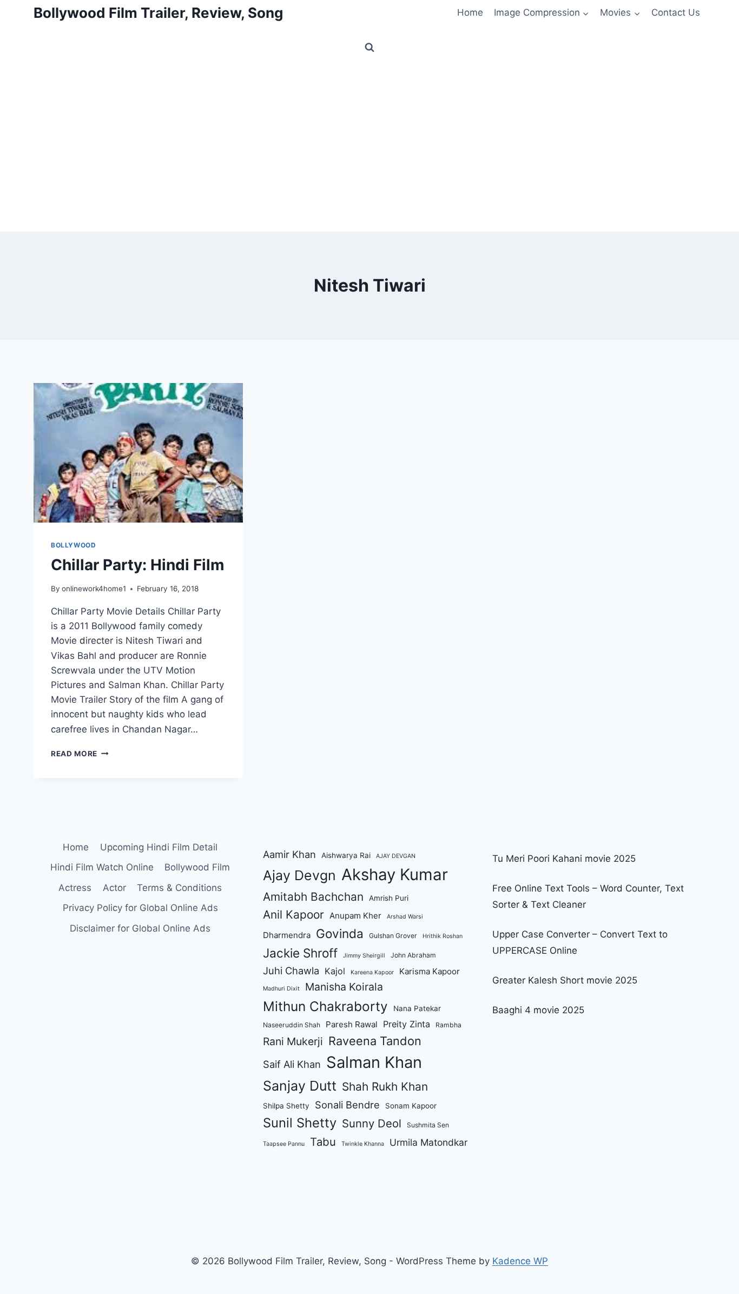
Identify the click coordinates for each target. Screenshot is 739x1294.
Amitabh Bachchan (313, 896)
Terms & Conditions (179, 887)
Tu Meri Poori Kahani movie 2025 (564, 858)
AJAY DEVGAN (395, 856)
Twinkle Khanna (362, 1143)
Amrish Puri (388, 898)
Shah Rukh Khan (385, 1086)
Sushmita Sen (428, 1125)
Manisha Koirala (344, 986)
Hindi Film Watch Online (102, 867)
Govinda (340, 933)
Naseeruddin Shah (291, 1025)
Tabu (323, 1141)
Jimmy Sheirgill (364, 955)
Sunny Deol (371, 1123)
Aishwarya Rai (346, 855)
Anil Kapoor (293, 914)
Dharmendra (287, 935)
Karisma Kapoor (429, 971)
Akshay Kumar (394, 874)
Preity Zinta (406, 1024)
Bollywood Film (197, 867)
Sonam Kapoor (411, 1105)
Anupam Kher (355, 915)
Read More (80, 753)
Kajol (335, 971)
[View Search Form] (369, 47)
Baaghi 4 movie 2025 (538, 1010)
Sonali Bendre (347, 1105)
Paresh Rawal (352, 1024)
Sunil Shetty (299, 1123)
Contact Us (675, 12)
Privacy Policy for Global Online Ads (140, 907)
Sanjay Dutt (299, 1086)
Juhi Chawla (291, 970)
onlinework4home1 (94, 588)
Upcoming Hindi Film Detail (158, 847)
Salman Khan (374, 1062)
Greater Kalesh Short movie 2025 (564, 980)
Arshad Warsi (405, 916)
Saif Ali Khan (292, 1064)
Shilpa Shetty (286, 1105)
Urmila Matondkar (428, 1142)
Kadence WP (520, 1261)
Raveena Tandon (374, 1041)
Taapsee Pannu (284, 1143)
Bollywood (73, 545)
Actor (114, 887)
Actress (74, 887)
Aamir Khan (289, 854)
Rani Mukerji (293, 1041)
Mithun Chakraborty (325, 1006)
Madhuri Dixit (281, 988)
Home (470, 12)
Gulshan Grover (393, 936)
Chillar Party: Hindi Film (138, 565)
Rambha (448, 1025)
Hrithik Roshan (443, 936)
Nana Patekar (417, 1008)
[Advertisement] (369, 150)
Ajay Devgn (299, 875)
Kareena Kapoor (372, 972)
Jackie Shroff (300, 953)
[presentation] (138, 453)
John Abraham (413, 955)
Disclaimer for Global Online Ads (140, 928)
